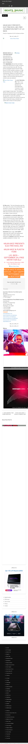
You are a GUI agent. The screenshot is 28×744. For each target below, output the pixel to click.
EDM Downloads (9, 686)
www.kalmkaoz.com (7, 313)
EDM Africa (8, 697)
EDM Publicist (8, 705)
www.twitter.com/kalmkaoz (9, 317)
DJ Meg (7, 680)
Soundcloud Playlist (9, 723)
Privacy (6, 603)
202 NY (7, 647)
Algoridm (8, 654)
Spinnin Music (8, 725)
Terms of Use (7, 601)
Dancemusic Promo (9, 669)
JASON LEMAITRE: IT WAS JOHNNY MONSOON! (8, 413)
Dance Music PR (9, 671)
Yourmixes (8, 738)
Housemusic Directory (10, 717)
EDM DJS (7, 684)
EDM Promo (8, 695)
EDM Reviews (8, 708)
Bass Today (8, 656)
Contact (6, 605)
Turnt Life (8, 736)
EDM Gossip (8, 701)
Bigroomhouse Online (10, 664)
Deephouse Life (9, 673)
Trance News (8, 732)
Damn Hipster (8, 667)
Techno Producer (9, 729)
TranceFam (8, 734)
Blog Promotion (8, 597)
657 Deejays (8, 650)
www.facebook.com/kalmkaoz (10, 315)
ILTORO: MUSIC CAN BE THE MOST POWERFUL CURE (20, 413)
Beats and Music (20, 33)
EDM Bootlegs (8, 699)
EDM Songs (8, 691)
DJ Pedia (7, 678)
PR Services (7, 599)
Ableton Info (8, 652)
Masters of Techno (9, 719)
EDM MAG (8, 688)
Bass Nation (8, 660)
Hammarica (8, 715)
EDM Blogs (8, 682)
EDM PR (7, 703)
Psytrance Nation (9, 727)
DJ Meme (8, 675)
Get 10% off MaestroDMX (14, 570)
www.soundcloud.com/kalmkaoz (10, 318)
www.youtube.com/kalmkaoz (9, 320)
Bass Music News (9, 658)
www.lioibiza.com (7, 321)
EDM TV (7, 693)
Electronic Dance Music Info (11, 712)
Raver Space (8, 721)
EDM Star (8, 710)
